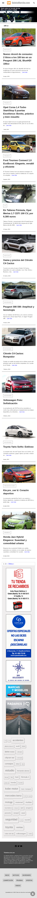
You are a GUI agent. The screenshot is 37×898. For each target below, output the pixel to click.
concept (19, 758)
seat (23, 813)
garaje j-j (6, 782)
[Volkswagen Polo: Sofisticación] (19, 383)
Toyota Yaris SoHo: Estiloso (18, 446)
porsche (8, 813)
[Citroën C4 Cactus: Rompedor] (19, 337)
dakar (18, 764)
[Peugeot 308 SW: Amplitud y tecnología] (19, 290)
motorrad (19, 802)
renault (16, 813)
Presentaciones (9, 485)
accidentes (18, 740)
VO (5, 205)
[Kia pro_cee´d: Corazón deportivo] (19, 474)
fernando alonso (23, 771)
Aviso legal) (30, 855)
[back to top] (32, 893)
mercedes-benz (13, 795)
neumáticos (8, 808)
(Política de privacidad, (23, 855)
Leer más (24, 72)
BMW (23, 746)
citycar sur (9, 757)
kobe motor (11, 788)
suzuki (27, 820)
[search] (34, 3)
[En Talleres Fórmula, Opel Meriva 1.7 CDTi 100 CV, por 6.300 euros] (19, 194)
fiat (12, 777)
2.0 (9, 740)
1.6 (5, 740)
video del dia (9, 834)
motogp (9, 802)
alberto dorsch (9, 746)
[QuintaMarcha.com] (18, 2)
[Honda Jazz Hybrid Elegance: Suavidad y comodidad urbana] (19, 520)
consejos (9, 764)
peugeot (28, 808)
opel (21, 808)
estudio (9, 770)
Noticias (7, 49)
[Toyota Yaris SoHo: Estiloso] (19, 430)
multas (29, 802)
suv (21, 820)
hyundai (20, 782)
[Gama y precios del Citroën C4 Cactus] (19, 243)
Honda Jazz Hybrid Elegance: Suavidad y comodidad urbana (15, 540)
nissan (16, 808)
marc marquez (26, 789)
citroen (19, 752)
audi (18, 746)
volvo (30, 833)
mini (25, 796)
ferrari (6, 777)
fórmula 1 (25, 777)
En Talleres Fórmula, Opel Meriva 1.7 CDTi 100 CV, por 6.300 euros (18, 213)
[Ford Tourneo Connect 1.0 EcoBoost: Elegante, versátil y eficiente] (19, 144)
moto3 (29, 796)
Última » (11, 564)
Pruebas (7, 102)
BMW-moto (9, 752)
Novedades (8, 302)
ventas (19, 827)
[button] (18, 589)
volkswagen (21, 834)
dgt (23, 764)
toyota (9, 827)
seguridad (11, 819)
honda (13, 783)
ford (16, 777)
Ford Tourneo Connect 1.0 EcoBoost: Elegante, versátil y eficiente (18, 163)
